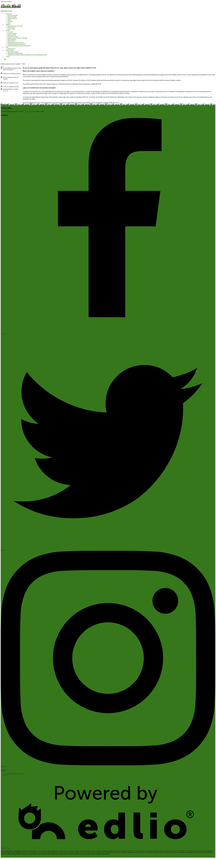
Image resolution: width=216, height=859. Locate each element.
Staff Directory (11, 48)
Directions (10, 21)
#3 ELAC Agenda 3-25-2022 (11, 86)
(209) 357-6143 (28, 111)
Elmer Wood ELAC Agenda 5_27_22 (10, 89)
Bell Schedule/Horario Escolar (15, 42)
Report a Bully (11, 27)
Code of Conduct (12, 33)
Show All (3, 778)
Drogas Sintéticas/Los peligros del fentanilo (19, 45)
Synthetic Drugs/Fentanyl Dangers (16, 44)
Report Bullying (11, 35)
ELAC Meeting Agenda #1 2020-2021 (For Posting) (12, 68)
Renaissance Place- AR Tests (15, 26)
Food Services (11, 41)
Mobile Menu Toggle (6, 11)
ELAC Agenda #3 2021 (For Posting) (11, 78)
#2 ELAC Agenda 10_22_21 (11, 82)
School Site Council (12, 36)
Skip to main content (6, 1)
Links (8, 23)
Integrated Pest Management (15, 53)
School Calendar (11, 16)
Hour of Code (11, 29)
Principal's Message (12, 15)
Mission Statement (12, 18)
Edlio (5, 775)
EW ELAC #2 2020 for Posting (11, 73)
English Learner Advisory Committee (17, 38)
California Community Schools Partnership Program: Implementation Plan (27, 54)
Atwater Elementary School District (13, 773)
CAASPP (10, 32)
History (9, 19)
